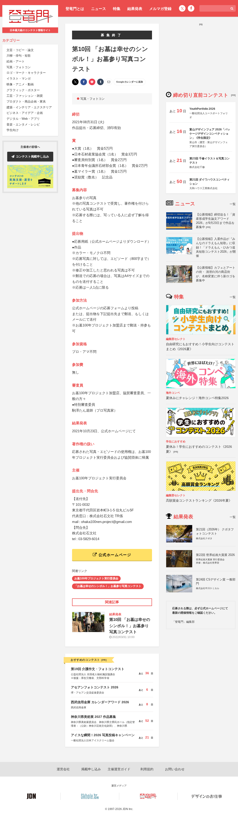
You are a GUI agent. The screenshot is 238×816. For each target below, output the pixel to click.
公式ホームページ (114, 555)
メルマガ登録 (160, 9)
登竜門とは (75, 9)
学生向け (13, 130)
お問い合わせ (175, 769)
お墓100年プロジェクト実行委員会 (96, 578)
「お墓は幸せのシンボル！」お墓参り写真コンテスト (107, 586)
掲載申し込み (91, 769)
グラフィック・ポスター (23, 90)
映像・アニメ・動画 (20, 84)
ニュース (98, 9)
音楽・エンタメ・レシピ (23, 124)
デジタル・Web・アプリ (23, 118)
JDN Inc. (127, 809)
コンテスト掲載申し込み (32, 156)
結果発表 (134, 9)
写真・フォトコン (19, 67)
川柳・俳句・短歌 (19, 55)
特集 (116, 9)
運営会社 (63, 769)
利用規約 (146, 769)
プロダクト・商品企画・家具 (26, 101)
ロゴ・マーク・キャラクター (26, 72)
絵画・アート (16, 61)
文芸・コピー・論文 (20, 50)
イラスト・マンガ (19, 78)
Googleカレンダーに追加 (129, 82)
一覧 (233, 204)
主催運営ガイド (119, 769)
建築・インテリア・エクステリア (29, 107)
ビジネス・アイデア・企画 (25, 113)
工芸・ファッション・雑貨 (25, 95)
